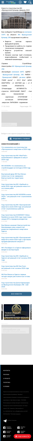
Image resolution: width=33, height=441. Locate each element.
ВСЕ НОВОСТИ (16, 294)
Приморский (6, 77)
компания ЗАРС (18, 72)
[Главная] (11, 2)
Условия (6, 386)
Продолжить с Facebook (21, 138)
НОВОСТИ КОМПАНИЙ (10, 143)
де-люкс (22, 77)
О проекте (6, 378)
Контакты (6, 370)
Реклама (6, 374)
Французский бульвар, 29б (12, 75)
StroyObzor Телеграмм (11, 420)
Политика (6, 382)
